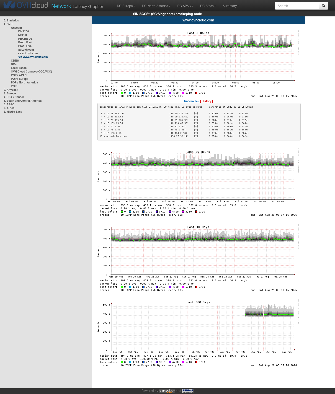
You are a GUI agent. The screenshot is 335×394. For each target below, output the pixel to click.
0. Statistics (11, 20)
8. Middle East (13, 111)
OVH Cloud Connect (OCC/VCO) (31, 71)
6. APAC (9, 104)
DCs (14, 64)
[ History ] (206, 101)
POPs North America (24, 82)
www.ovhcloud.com (35, 57)
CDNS (15, 60)
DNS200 (23, 31)
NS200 (22, 35)
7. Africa (9, 108)
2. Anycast (11, 90)
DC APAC (184, 5)
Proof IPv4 (25, 42)
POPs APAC (19, 75)
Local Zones (19, 68)
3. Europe (10, 93)
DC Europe (125, 5)
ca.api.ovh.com (28, 53)
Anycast (16, 28)
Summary (230, 5)
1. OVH (8, 24)
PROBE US (25, 38)
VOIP (14, 86)
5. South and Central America (23, 100)
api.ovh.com (26, 49)
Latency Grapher (77, 6)
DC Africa (207, 5)
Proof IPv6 (25, 46)
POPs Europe (19, 79)
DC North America (155, 5)
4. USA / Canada (14, 97)
